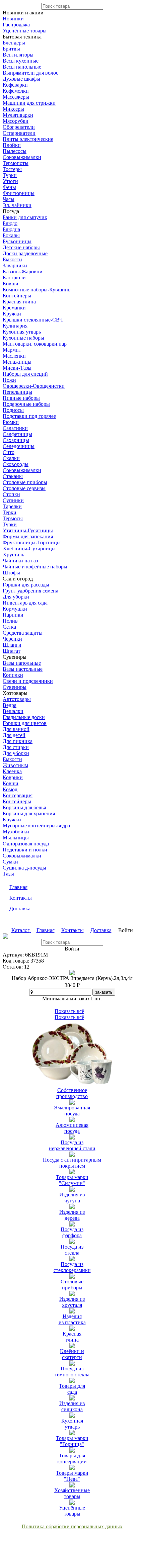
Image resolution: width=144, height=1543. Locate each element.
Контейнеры (17, 295)
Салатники (15, 428)
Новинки (13, 18)
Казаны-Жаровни (23, 271)
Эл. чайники (17, 205)
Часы (8, 199)
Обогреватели (19, 127)
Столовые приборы (25, 482)
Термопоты (15, 163)
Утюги (10, 181)
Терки (9, 512)
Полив (10, 621)
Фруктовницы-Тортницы (32, 542)
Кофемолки (16, 91)
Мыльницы (16, 837)
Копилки (13, 675)
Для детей (14, 735)
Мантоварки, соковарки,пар (35, 344)
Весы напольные (22, 67)
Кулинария (15, 326)
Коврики (13, 777)
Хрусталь (13, 554)
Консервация (17, 795)
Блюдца (11, 229)
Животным (15, 765)
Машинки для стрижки (29, 103)
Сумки (10, 862)
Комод (10, 789)
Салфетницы (17, 434)
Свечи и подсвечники (28, 681)
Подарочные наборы (26, 404)
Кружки (12, 313)
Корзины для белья (24, 807)
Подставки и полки (25, 849)
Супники (13, 500)
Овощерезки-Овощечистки (34, 386)
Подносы (13, 410)
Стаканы (13, 476)
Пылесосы (14, 151)
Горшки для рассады (26, 584)
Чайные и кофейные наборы (35, 566)
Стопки (11, 494)
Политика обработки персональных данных (72, 1526)
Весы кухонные (21, 61)
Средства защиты (23, 633)
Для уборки (16, 597)
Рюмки (11, 422)
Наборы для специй (25, 374)
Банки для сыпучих (25, 217)
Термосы (13, 518)
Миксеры (13, 109)
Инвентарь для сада (25, 603)
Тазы (8, 874)
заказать (104, 992)
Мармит (12, 350)
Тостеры (12, 169)
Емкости (12, 259)
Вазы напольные (22, 663)
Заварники (15, 265)
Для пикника (17, 741)
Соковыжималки (22, 157)
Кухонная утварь (22, 332)
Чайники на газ (20, 560)
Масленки (14, 356)
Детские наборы (21, 247)
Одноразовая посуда (26, 843)
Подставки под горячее (29, 416)
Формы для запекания (28, 536)
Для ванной (16, 729)
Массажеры (16, 97)
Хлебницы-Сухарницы (29, 548)
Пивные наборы (21, 398)
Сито (8, 452)
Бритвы (11, 49)
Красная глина (19, 301)
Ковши (10, 283)
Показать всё (69, 1011)
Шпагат (11, 651)
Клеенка (12, 771)
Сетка (9, 627)
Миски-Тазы (17, 368)
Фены (9, 187)
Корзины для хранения (29, 813)
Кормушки (15, 609)
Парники (13, 615)
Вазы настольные (23, 669)
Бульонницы (17, 241)
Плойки (12, 145)
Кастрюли (14, 277)
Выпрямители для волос (30, 73)
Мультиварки (18, 115)
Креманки (14, 307)
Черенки (12, 639)
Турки (10, 175)
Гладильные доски (24, 717)
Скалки (11, 458)
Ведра (9, 705)
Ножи (9, 380)
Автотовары (17, 699)
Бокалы (11, 235)
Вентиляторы (18, 55)
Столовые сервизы (24, 488)
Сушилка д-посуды (24, 868)
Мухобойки (16, 831)
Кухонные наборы (23, 338)
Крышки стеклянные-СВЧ (33, 320)
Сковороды (15, 464)
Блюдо (10, 223)
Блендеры (14, 43)
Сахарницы (16, 440)
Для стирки (16, 747)
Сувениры (14, 687)
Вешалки (13, 711)
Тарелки (12, 506)
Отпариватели (19, 133)
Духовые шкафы (21, 79)
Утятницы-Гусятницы (28, 530)
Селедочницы (18, 446)
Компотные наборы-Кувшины (37, 289)
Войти (125, 930)
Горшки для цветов (25, 723)
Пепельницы (17, 392)
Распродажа (16, 24)
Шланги (12, 645)
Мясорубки (15, 121)
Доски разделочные (25, 253)
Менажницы (17, 362)
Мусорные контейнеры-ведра (36, 825)
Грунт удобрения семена (30, 591)
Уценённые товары (25, 30)
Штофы (11, 572)
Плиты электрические (28, 139)
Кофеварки (15, 85)
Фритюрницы (18, 193)
